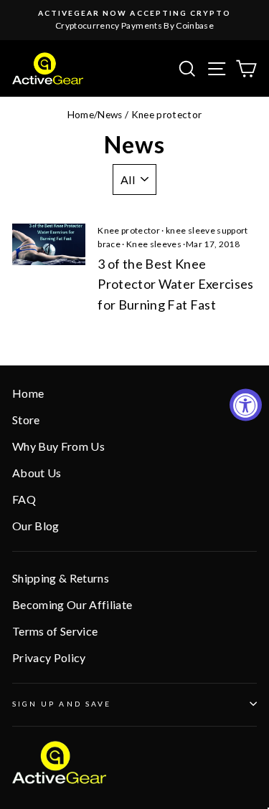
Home (80, 114)
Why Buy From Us (58, 446)
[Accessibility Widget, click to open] (246, 404)
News (110, 114)
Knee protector (129, 230)
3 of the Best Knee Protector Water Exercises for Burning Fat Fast (176, 284)
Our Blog (36, 525)
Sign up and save (61, 703)
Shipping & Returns (60, 578)
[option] (134, 20)
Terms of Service (55, 631)
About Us (37, 472)
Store (26, 419)
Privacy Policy (49, 657)
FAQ (24, 499)
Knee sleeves (153, 244)
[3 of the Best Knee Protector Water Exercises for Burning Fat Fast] (48, 244)
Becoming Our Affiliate (72, 604)
